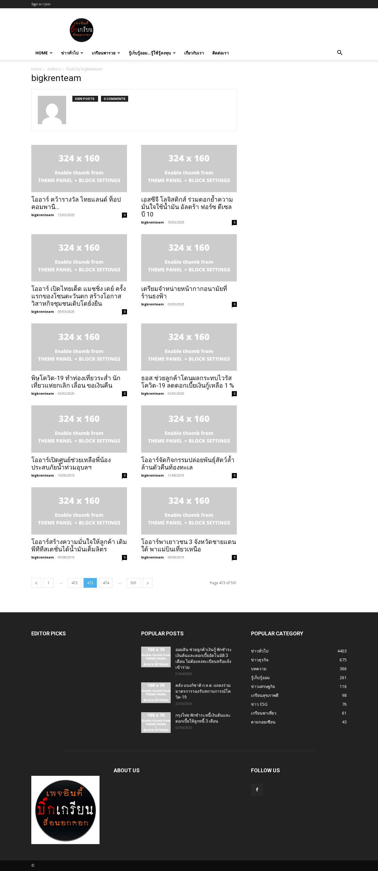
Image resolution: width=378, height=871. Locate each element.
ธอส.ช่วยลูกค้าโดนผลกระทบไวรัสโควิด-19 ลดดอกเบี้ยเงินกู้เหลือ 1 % (187, 382)
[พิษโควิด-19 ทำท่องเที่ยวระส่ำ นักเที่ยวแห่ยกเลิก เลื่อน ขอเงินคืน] (79, 347)
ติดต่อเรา (220, 53)
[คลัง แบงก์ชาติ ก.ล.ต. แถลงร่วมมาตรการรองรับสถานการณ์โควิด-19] (156, 692)
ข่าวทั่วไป (70, 53)
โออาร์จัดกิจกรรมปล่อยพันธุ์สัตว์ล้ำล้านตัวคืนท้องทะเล (187, 463)
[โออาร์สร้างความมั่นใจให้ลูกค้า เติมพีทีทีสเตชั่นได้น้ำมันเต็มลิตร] (79, 511)
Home (41, 53)
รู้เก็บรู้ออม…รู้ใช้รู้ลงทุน (150, 53)
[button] (340, 53)
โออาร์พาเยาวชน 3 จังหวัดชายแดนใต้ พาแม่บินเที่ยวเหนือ (188, 545)
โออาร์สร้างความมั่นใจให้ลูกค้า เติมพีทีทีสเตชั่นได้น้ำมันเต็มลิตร (79, 545)
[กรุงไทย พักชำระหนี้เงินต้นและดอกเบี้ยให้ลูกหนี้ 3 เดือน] (156, 722)
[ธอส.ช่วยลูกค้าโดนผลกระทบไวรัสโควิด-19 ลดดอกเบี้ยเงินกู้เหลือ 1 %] (189, 347)
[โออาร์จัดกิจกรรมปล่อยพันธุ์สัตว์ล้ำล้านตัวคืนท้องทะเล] (189, 429)
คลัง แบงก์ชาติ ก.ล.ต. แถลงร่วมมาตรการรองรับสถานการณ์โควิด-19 (203, 691)
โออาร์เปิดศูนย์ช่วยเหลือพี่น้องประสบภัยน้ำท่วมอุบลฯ (71, 463)
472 (74, 582)
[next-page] (148, 583)
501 (134, 582)
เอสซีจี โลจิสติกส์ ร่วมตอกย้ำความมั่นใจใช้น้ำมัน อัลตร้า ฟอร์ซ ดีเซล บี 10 (187, 207)
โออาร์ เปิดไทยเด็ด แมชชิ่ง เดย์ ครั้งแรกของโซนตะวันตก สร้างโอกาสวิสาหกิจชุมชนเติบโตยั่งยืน (78, 296)
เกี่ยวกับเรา (194, 53)
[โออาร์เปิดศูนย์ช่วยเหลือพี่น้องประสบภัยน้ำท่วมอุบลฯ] (79, 429)
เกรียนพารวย (103, 53)
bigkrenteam (42, 215)
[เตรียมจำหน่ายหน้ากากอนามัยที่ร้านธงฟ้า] (189, 257)
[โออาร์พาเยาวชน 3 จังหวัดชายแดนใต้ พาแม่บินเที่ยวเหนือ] (189, 511)
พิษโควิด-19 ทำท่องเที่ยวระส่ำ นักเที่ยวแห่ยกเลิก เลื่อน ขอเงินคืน (75, 382)
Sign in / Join (40, 4)
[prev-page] (36, 583)
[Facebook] (257, 790)
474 (106, 582)
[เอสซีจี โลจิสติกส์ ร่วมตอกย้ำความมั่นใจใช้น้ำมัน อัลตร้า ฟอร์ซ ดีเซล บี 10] (189, 168)
